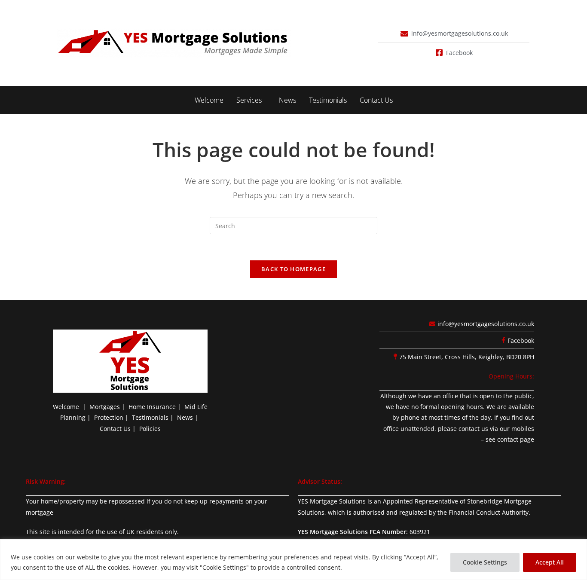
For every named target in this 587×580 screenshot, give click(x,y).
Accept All (549, 562)
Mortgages (104, 407)
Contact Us (376, 100)
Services (249, 100)
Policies (150, 428)
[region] (293, 559)
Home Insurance (152, 407)
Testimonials (328, 100)
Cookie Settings (485, 562)
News (287, 100)
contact (507, 439)
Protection (108, 417)
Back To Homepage (293, 269)
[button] (251, 100)
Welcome (209, 100)
